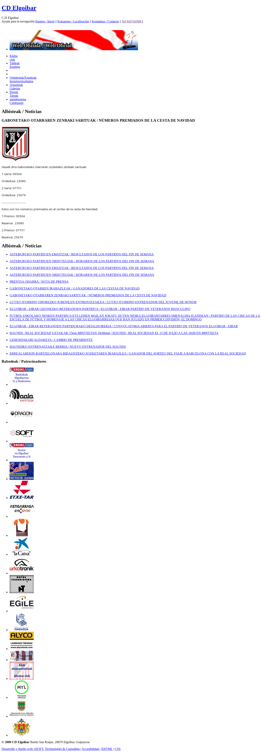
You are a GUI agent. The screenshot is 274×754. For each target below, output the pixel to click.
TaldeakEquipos (15, 64)
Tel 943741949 (132, 21)
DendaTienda (14, 93)
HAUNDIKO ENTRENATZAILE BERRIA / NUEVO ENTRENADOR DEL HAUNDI (68, 346)
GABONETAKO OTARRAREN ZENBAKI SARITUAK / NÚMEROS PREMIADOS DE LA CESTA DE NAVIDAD (88, 295)
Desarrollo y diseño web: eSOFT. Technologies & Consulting (41, 749)
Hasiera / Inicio (45, 21)
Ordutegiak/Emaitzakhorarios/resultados (23, 79)
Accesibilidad (91, 749)
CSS (118, 749)
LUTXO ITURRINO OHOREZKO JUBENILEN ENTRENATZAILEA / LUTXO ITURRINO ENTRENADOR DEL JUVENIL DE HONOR (103, 302)
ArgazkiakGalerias (16, 86)
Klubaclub (13, 57)
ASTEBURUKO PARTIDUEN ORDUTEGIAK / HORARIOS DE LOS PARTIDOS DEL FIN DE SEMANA (82, 261)
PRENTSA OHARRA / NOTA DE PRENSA (39, 281)
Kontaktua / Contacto (105, 21)
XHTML (107, 749)
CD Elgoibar (19, 7)
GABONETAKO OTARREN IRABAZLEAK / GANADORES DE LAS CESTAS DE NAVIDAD (75, 288)
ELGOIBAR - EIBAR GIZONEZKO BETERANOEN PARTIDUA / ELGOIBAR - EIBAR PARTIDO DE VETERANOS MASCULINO (100, 309)
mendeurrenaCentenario (18, 101)
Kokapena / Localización (73, 21)
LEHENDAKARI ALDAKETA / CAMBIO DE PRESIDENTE (51, 340)
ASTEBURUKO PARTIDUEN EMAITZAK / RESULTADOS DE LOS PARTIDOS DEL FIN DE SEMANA (82, 254)
